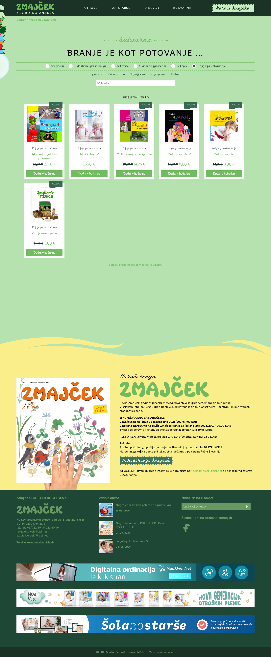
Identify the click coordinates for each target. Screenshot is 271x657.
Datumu (176, 74)
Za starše (121, 7)
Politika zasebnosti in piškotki (35, 542)
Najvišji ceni (158, 74)
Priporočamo (116, 74)
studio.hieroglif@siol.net (32, 535)
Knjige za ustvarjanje (212, 66)
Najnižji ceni (138, 74)
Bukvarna (182, 7)
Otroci (90, 7)
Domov (21, 19)
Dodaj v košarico (44, 173)
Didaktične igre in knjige (90, 66)
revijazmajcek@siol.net (206, 470)
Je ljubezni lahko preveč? (132, 541)
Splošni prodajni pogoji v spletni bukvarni (135, 264)
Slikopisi (182, 66)
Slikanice (123, 66)
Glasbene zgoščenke (152, 66)
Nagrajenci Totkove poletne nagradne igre (144, 505)
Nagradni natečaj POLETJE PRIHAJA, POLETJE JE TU (140, 525)
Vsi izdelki (57, 66)
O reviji (151, 7)
